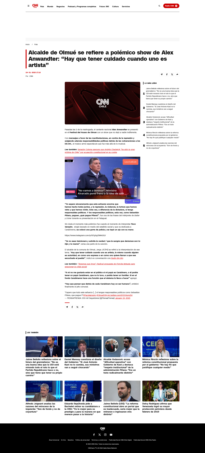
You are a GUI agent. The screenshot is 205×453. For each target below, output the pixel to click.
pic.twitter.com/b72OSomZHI (119, 295)
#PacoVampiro (89, 295)
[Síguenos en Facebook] (94, 435)
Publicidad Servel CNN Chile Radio (145, 440)
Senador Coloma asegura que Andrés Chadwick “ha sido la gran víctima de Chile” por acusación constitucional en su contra (100, 151)
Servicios (126, 6)
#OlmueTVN (102, 295)
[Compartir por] (177, 74)
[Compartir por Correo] (161, 74)
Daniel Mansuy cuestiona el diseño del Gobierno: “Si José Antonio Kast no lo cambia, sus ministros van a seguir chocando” (161, 108)
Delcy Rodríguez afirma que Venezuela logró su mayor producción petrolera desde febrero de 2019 (157, 407)
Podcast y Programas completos (82, 6)
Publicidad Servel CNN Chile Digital (120, 440)
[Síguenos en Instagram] (105, 435)
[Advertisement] (43, 218)
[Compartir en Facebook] (167, 74)
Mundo (50, 6)
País (42, 6)
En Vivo (63, 440)
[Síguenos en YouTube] (111, 435)
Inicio (28, 44)
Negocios (60, 6)
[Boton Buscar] (159, 6)
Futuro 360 (104, 6)
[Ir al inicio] (35, 6)
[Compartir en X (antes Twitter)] (172, 74)
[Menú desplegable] (28, 6)
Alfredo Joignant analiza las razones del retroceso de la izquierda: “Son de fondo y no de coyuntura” (162, 145)
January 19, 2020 (122, 298)
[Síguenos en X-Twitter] (100, 435)
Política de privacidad (82, 440)
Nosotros (71, 440)
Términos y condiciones (99, 440)
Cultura (115, 6)
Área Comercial (54, 440)
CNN (31, 76)
